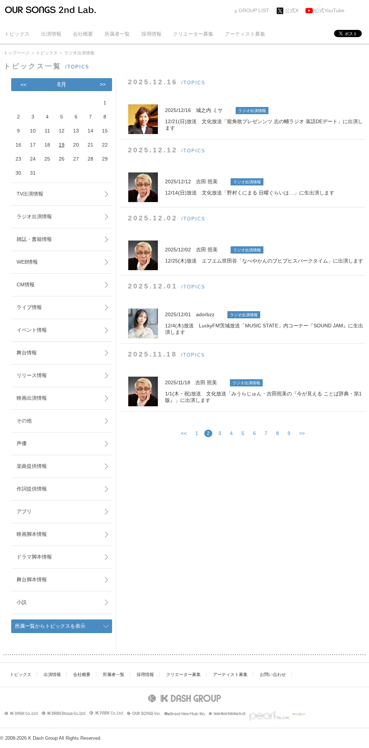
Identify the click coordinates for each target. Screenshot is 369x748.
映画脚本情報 (32, 534)
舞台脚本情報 (32, 579)
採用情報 (151, 34)
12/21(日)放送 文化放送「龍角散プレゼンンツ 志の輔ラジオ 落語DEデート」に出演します (264, 119)
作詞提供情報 (32, 489)
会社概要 (83, 34)
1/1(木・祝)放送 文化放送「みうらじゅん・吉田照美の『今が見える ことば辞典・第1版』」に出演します (263, 391)
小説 (22, 602)
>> (302, 433)
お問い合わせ (273, 674)
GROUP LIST (254, 10)
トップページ (17, 52)
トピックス (17, 34)
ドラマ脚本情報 (34, 557)
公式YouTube (329, 10)
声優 (22, 443)
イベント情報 (32, 330)
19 (62, 145)
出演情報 (51, 34)
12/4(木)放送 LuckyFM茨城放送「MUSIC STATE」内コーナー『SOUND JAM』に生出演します (264, 323)
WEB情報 (27, 262)
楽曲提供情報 (32, 466)
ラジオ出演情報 (34, 216)
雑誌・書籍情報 (34, 239)
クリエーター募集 (193, 34)
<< (184, 433)
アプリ (24, 511)
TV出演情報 (30, 194)
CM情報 (26, 284)
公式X (291, 10)
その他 (24, 421)
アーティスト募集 (245, 34)
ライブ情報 (29, 307)
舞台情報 (27, 352)
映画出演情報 (32, 398)
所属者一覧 (117, 34)
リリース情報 (32, 375)
